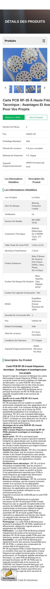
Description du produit (36, 180)
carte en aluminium (28, 580)
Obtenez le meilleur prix (16, 117)
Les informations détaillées (13, 180)
